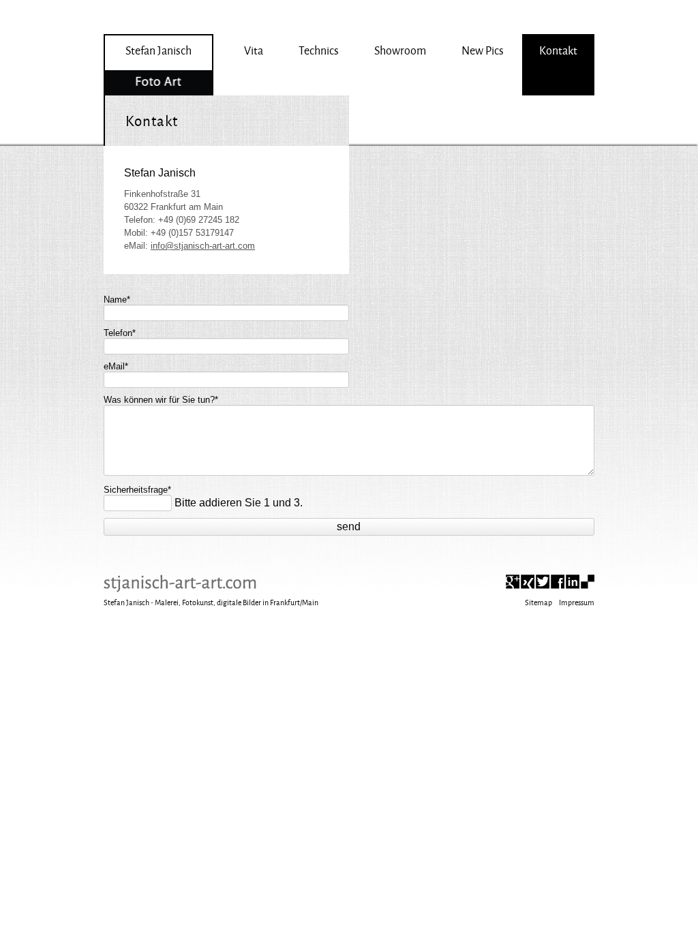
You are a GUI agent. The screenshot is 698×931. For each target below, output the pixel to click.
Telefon (120, 329)
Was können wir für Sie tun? (161, 396)
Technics (319, 50)
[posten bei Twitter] (542, 582)
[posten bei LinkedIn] (572, 582)
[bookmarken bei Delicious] (587, 582)
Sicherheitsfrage (137, 486)
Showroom (400, 50)
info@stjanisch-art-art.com (203, 246)
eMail (116, 362)
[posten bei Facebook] (557, 582)
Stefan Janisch (158, 50)
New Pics (482, 50)
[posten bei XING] (527, 582)
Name (117, 296)
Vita (253, 50)
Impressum (576, 602)
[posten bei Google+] (512, 582)
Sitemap (538, 602)
